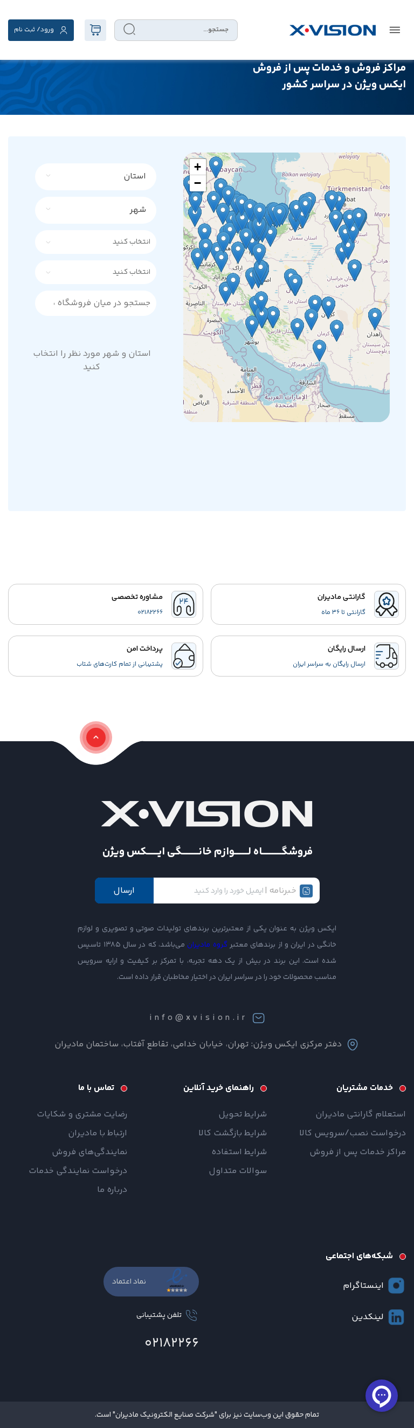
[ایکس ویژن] (332, 30)
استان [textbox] (134, 176)
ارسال (124, 891)
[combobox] (102, 176)
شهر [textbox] (137, 210)
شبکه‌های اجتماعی (359, 1256)
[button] (198, 167)
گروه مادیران (207, 945)
